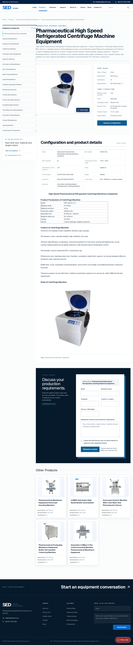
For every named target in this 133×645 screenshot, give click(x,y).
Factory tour (46, 612)
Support (63, 7)
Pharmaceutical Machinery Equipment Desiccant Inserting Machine (50, 502)
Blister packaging (72, 620)
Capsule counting (72, 612)
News (89, 7)
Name (83, 389)
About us (45, 608)
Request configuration (112, 123)
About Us (73, 7)
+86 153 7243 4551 (124, 2)
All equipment (71, 624)
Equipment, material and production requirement (98, 419)
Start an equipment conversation (93, 587)
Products (42, 7)
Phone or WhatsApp (87, 409)
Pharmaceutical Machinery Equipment (27, 19)
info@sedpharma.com (103, 2)
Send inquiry (121, 627)
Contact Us (98, 7)
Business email (106, 389)
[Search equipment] (128, 7)
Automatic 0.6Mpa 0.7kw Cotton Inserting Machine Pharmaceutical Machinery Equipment (82, 549)
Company (84, 399)
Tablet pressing (71, 616)
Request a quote (90, 449)
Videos (82, 7)
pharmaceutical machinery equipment (56, 357)
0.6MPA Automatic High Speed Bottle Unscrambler (82, 501)
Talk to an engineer (11, 151)
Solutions (52, 7)
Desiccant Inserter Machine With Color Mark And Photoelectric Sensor (115, 502)
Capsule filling (71, 608)
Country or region (107, 399)
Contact (45, 620)
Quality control (47, 616)
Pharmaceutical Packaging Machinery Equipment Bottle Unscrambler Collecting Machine (50, 549)
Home (35, 7)
